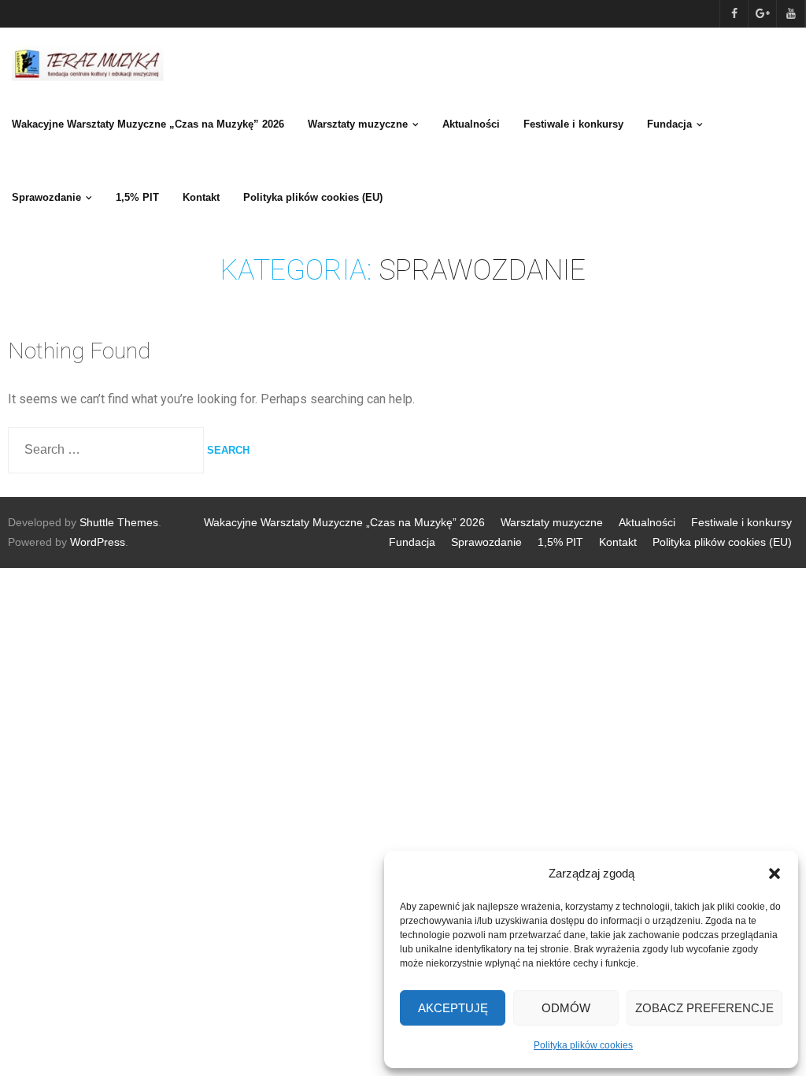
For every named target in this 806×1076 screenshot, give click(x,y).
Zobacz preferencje (704, 1008)
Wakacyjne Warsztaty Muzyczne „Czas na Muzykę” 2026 (344, 522)
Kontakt (618, 542)
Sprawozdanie (486, 542)
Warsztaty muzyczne (552, 522)
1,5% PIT (560, 542)
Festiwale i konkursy (741, 522)
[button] (774, 873)
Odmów (566, 1008)
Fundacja (412, 542)
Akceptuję (453, 1008)
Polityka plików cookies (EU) (722, 542)
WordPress (97, 542)
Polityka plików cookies (583, 1045)
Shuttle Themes (118, 522)
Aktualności (647, 522)
